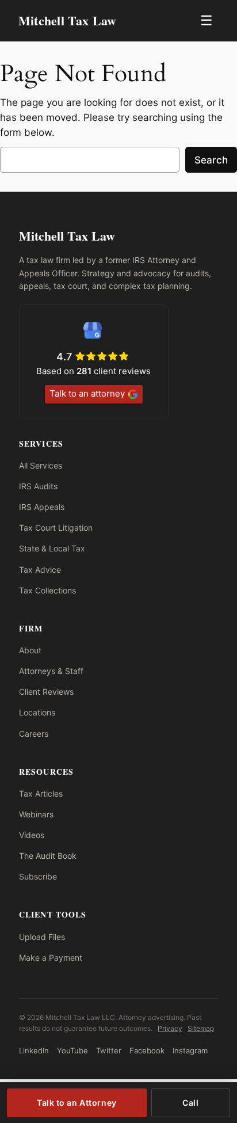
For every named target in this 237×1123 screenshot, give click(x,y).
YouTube (72, 1050)
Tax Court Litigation (56, 527)
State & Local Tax (52, 548)
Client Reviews (46, 691)
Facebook (147, 1050)
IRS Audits (38, 486)
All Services (40, 465)
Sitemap (201, 1028)
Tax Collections (47, 590)
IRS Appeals (41, 507)
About (30, 650)
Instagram (190, 1050)
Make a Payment (50, 957)
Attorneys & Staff (51, 671)
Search (211, 160)
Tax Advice (40, 569)
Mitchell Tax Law (67, 20)
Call (190, 1102)
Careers (33, 733)
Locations (37, 712)
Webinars (36, 814)
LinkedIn (34, 1050)
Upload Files (42, 937)
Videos (31, 835)
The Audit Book (48, 856)
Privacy (170, 1028)
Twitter (108, 1050)
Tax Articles (41, 793)
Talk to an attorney (87, 393)
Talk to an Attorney (77, 1102)
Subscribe (38, 876)
